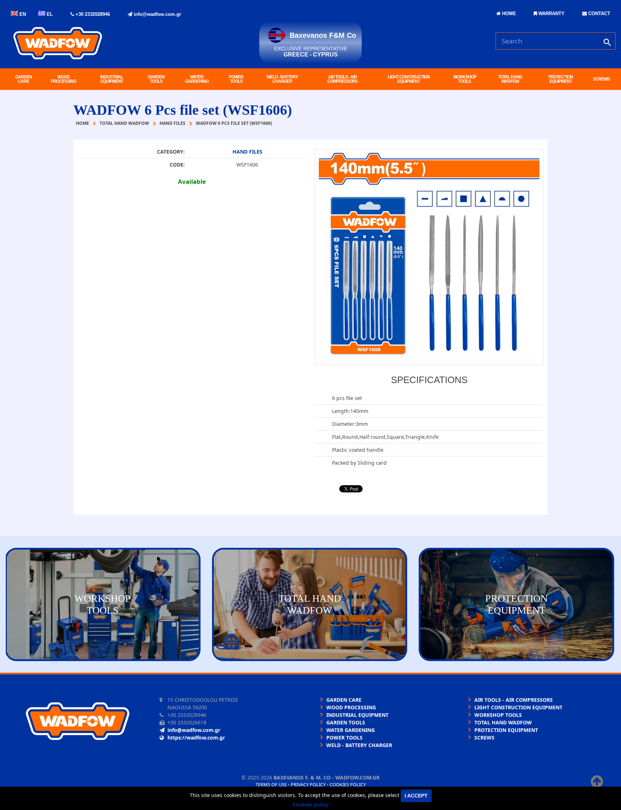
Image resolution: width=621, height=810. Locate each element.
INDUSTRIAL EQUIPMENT (111, 79)
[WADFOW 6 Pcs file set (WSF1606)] (429, 257)
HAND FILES (247, 151)
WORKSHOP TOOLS (464, 79)
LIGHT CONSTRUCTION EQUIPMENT (409, 79)
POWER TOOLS (236, 79)
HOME (508, 13)
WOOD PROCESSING (63, 79)
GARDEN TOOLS (156, 79)
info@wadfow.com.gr (156, 14)
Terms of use (271, 784)
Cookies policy (348, 784)
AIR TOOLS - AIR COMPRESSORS (342, 79)
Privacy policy (308, 784)
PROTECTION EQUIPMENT (560, 79)
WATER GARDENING (196, 79)
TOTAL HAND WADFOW (510, 79)
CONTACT (598, 13)
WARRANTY (551, 13)
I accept (416, 795)
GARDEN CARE (23, 79)
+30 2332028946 (92, 14)
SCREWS (601, 79)
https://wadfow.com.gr (196, 737)
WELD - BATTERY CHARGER (282, 79)
